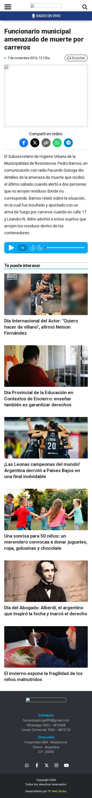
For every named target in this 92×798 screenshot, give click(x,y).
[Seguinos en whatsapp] (27, 765)
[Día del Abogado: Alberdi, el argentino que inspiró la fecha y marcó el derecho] (46, 581)
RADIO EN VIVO (48, 16)
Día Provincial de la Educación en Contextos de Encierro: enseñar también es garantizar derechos (38, 398)
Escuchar (78, 58)
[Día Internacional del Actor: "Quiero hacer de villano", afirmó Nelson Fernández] (46, 294)
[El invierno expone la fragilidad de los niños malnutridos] (46, 647)
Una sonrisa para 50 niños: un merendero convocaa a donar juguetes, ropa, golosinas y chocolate (45, 542)
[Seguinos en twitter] (46, 765)
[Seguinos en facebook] (37, 765)
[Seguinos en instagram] (56, 765)
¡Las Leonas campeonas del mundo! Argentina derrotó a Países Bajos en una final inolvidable (42, 470)
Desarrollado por (46, 791)
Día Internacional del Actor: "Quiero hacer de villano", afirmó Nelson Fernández (41, 327)
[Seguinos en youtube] (66, 765)
